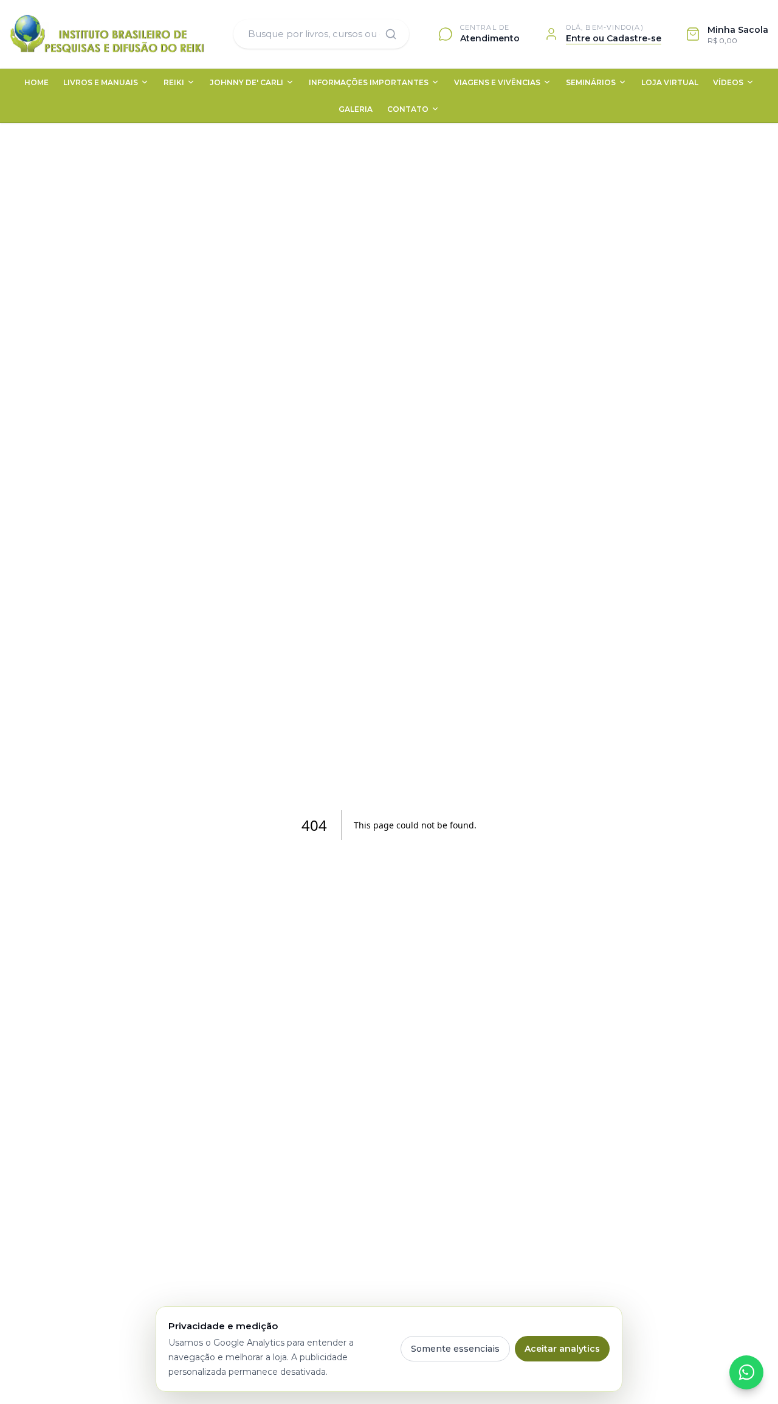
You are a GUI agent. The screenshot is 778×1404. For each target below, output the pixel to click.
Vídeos (728, 82)
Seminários (591, 82)
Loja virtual (669, 82)
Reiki (174, 82)
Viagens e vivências (497, 82)
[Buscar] (391, 34)
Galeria (356, 109)
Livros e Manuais (100, 82)
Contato (408, 109)
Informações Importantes (369, 82)
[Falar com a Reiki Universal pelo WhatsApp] (746, 1372)
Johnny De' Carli (246, 82)
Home (36, 82)
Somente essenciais (455, 1348)
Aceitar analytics (562, 1348)
